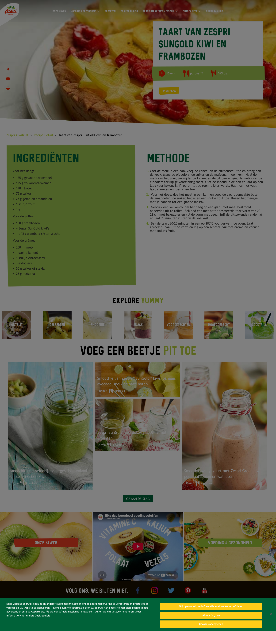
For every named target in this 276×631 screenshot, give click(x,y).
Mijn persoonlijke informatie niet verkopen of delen (211, 606)
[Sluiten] (270, 614)
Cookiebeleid (42, 615)
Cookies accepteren (211, 624)
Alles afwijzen (211, 615)
